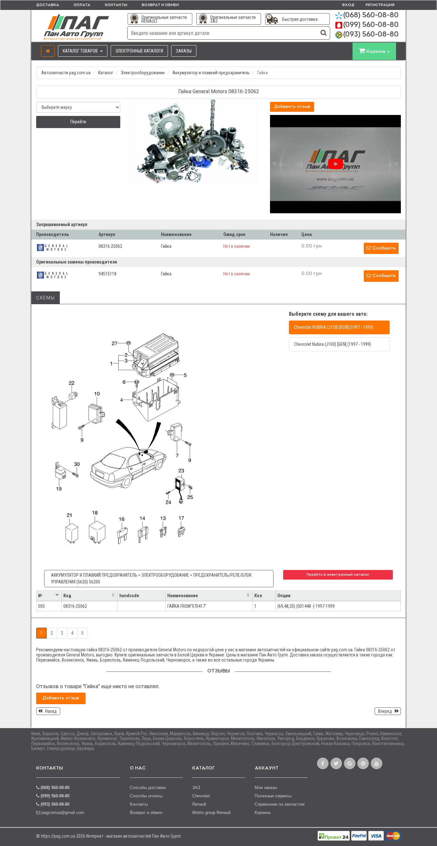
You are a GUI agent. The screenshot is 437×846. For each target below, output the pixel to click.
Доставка (47, 5)
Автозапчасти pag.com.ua (66, 72)
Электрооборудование (143, 72)
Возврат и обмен (160, 5)
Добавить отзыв (292, 106)
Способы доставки (148, 787)
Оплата (82, 5)
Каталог (105, 72)
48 (308, 606)
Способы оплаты (146, 795)
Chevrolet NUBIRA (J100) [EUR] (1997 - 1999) (333, 327)
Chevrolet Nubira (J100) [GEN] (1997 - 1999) (332, 344)
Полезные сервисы (273, 795)
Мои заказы (266, 787)
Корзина (262, 812)
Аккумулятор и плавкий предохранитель (211, 72)
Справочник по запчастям (280, 804)
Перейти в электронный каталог (337, 575)
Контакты (116, 5)
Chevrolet (201, 795)
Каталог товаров (81, 50)
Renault (199, 804)
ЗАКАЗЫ (184, 50)
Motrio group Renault (211, 812)
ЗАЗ (196, 787)
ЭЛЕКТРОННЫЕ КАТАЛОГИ (139, 50)
